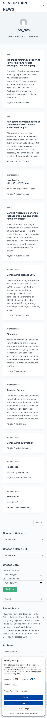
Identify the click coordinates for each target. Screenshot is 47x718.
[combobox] (21, 599)
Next (38, 522)
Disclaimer (12, 334)
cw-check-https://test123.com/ (17, 627)
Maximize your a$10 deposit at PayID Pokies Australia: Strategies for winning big (23, 62)
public (9, 55)
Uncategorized (13, 175)
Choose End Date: (11, 579)
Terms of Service (16, 390)
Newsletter (13, 496)
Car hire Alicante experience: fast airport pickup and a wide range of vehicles (23, 216)
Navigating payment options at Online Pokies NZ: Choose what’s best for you (23, 124)
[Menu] (43, 6)
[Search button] (41, 599)
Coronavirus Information (20, 443)
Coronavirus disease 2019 (21, 274)
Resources (12, 467)
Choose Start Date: (11, 570)
